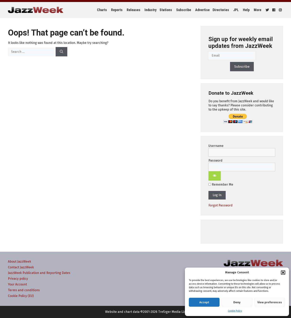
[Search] (61, 52)
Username (215, 146)
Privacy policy (18, 278)
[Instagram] (280, 10)
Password (215, 160)
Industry (151, 10)
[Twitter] (266, 10)
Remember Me (222, 184)
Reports (117, 10)
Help (246, 10)
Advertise (202, 10)
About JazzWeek (19, 261)
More (257, 10)
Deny (237, 302)
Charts (102, 10)
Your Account (17, 284)
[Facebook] (273, 10)
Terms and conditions (24, 290)
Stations (166, 10)
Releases (133, 10)
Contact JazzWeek (21, 267)
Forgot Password (220, 205)
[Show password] (214, 176)
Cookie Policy (235, 310)
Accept (204, 302)
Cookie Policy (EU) (21, 296)
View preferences (269, 302)
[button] (283, 273)
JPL (236, 10)
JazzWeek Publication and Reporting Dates (39, 273)
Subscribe (183, 10)
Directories (221, 10)
